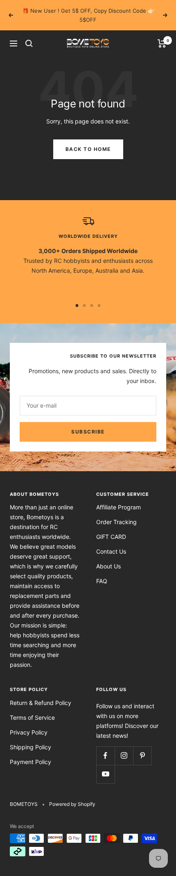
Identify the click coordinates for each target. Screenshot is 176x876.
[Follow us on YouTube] (105, 774)
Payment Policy (30, 761)
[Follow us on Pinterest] (142, 755)
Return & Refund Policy (40, 702)
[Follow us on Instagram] (124, 755)
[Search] (29, 43)
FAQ (101, 580)
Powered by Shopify (72, 804)
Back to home (88, 149)
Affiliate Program (118, 507)
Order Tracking (116, 521)
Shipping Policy (30, 747)
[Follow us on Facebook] (105, 755)
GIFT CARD (111, 536)
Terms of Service (32, 717)
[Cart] (162, 43)
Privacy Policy (28, 732)
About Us (108, 566)
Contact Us (111, 551)
